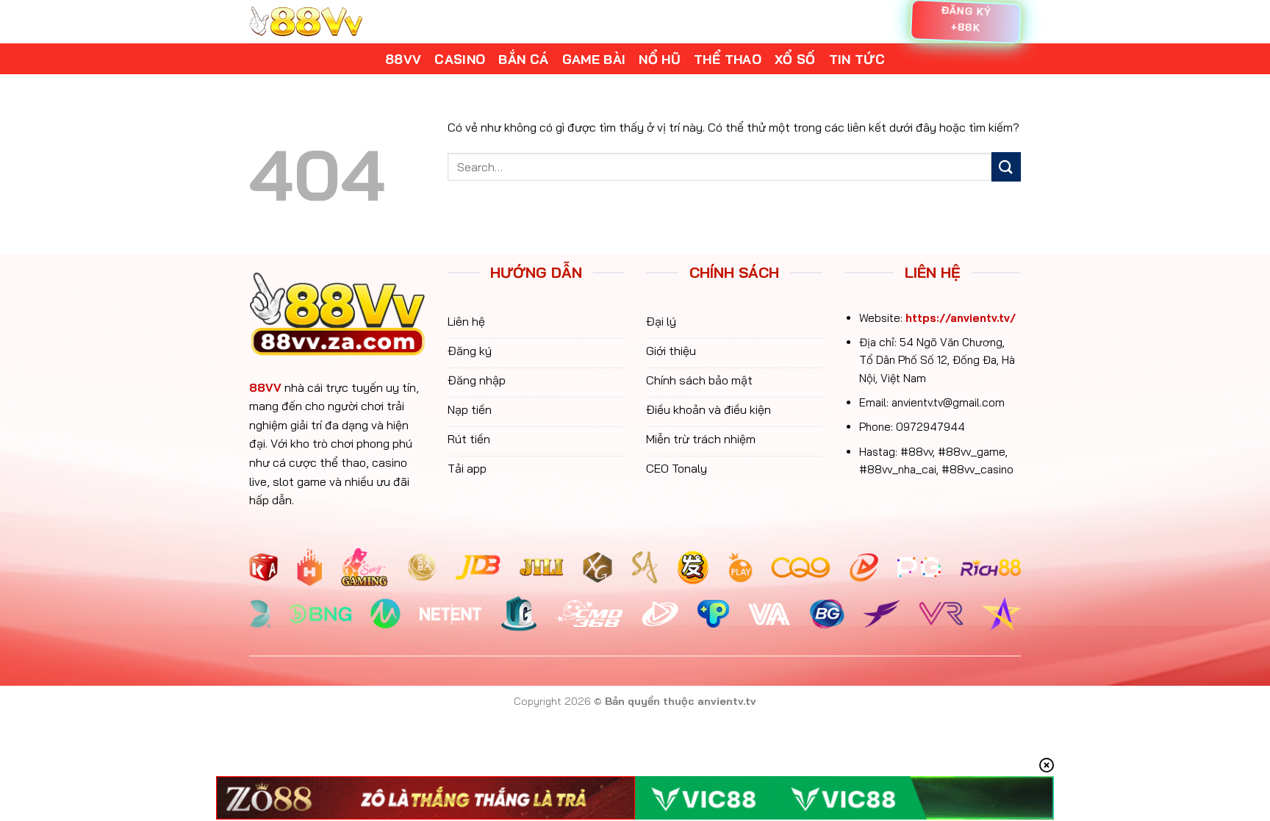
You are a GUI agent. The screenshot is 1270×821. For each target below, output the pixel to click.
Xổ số (795, 59)
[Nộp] (1006, 166)
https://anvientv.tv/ (960, 318)
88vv (403, 59)
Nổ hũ (660, 59)
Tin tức (857, 59)
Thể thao (727, 59)
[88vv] (305, 22)
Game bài (594, 59)
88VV (265, 387)
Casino (459, 59)
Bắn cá (523, 59)
